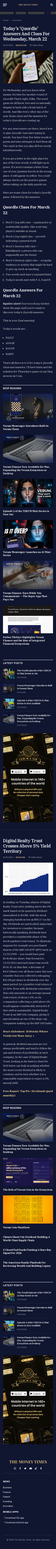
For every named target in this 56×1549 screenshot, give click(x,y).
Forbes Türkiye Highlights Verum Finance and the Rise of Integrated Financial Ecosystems (24, 640)
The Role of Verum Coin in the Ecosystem (27, 1189)
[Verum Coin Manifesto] (28, 1209)
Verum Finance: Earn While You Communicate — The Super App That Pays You (25, 596)
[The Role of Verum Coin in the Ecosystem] (28, 1172)
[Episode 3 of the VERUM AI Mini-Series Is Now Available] (8, 704)
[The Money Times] (28, 5)
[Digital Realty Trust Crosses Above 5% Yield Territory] (28, 879)
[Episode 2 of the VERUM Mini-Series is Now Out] (28, 493)
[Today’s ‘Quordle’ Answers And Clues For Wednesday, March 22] (28, 67)
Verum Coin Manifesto (16, 1227)
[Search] (51, 4)
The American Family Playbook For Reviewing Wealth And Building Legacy (27, 1264)
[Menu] (5, 4)
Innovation (21, 45)
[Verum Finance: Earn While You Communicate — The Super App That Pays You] (28, 575)
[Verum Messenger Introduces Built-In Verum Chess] (28, 408)
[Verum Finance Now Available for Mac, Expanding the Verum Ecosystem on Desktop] (28, 449)
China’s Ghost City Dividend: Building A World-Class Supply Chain (26, 1238)
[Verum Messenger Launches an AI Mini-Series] (28, 534)
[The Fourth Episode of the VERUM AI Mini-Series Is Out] (8, 674)
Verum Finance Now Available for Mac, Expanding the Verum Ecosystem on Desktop (26, 470)
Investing (20, 857)
